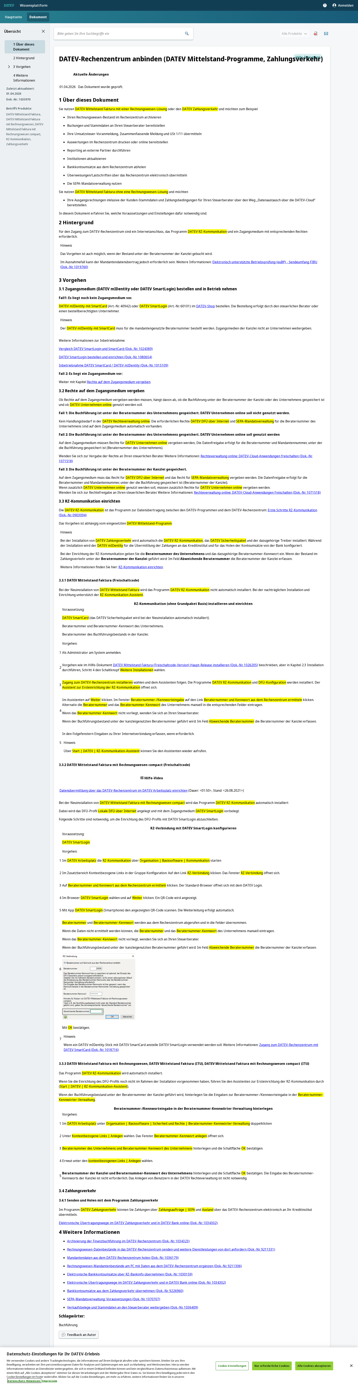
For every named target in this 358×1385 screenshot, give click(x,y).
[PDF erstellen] (316, 33)
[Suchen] (187, 33)
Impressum (49, 1381)
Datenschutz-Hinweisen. (24, 1381)
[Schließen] (351, 1365)
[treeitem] (25, 46)
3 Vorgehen (21, 66)
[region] (179, 1366)
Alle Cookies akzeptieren (314, 1366)
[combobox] (118, 33)
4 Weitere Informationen (24, 78)
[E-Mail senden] (326, 33)
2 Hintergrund (23, 58)
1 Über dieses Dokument (23, 47)
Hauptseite (13, 17)
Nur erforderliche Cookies (271, 1366)
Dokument (38, 17)
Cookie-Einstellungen (232, 1366)
